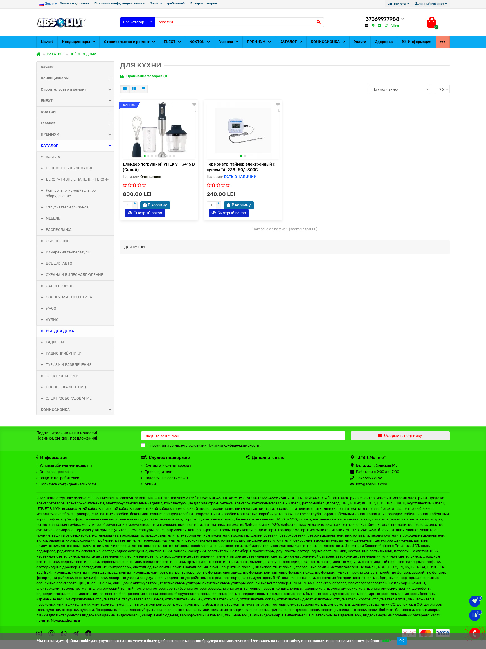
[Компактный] (143, 89)
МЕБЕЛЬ (53, 218)
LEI (397, 4)
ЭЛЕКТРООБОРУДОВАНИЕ (69, 398)
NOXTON (197, 42)
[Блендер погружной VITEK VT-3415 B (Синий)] (159, 130)
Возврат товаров (203, 3)
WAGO (51, 308)
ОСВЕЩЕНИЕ (57, 241)
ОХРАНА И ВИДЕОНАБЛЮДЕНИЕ (74, 274)
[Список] (134, 89)
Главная (226, 42)
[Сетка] (125, 89)
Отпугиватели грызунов (67, 207)
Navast (47, 42)
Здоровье (384, 42)
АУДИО (52, 319)
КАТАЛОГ (288, 42)
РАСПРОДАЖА (59, 229)
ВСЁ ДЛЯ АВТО (59, 263)
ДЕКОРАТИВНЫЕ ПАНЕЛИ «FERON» (77, 179)
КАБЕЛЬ (53, 157)
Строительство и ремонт (127, 42)
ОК (401, 641)
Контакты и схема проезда (168, 465)
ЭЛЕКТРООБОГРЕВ (62, 376)
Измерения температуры (68, 252)
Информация (419, 42)
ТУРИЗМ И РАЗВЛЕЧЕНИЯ (69, 364)
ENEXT (170, 42)
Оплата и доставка (74, 3)
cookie (385, 641)
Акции (150, 484)
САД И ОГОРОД (59, 286)
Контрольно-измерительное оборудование (71, 193)
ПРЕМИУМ (256, 42)
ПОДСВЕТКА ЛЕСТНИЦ (66, 387)
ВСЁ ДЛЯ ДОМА (82, 54)
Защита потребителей (167, 3)
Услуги (360, 42)
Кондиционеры (76, 42)
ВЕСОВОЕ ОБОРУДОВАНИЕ (69, 168)
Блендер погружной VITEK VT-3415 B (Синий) (159, 167)
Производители (158, 472)
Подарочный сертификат (166, 478)
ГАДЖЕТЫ (55, 342)
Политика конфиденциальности (119, 3)
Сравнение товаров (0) (147, 76)
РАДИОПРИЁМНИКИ (64, 353)
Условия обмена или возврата (66, 465)
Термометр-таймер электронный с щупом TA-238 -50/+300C (241, 167)
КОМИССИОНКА (325, 42)
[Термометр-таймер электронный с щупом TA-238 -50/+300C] (243, 130)
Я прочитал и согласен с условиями (203, 445)
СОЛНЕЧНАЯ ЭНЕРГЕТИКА (69, 297)
